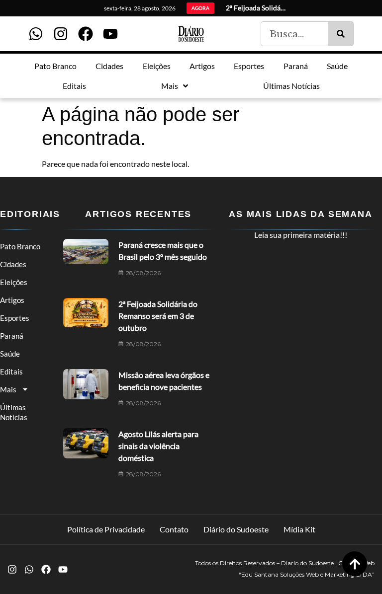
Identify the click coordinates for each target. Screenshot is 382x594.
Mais (8, 389)
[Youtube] (110, 33)
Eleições (13, 282)
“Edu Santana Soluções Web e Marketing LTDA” (307, 574)
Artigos (12, 300)
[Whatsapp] (35, 33)
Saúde (10, 353)
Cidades (13, 264)
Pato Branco (20, 246)
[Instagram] (60, 33)
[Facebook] (85, 33)
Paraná (11, 335)
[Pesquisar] (340, 34)
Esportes (14, 317)
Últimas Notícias (13, 412)
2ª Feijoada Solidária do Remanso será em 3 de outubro (157, 315)
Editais (11, 371)
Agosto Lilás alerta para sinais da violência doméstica (158, 445)
